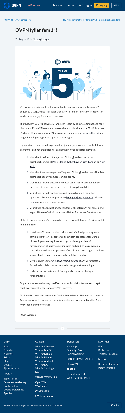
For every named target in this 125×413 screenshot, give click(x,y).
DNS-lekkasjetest (76, 374)
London (92, 161)
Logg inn (89, 5)
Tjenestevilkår (11, 378)
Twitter (102, 353)
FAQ (81, 5)
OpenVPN (40, 382)
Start (6, 346)
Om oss (8, 364)
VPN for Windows (44, 346)
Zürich (83, 161)
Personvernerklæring (15, 382)
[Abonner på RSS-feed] (62, 328)
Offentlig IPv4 (74, 350)
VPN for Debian (43, 353)
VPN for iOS (41, 364)
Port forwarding (75, 353)
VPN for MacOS (43, 350)
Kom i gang (101, 5)
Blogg (7, 361)
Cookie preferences (14, 389)
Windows (57, 260)
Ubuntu (78, 260)
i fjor (48, 111)
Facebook (113, 353)
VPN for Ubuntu (43, 357)
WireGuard (41, 386)
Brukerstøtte (105, 350)
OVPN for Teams (44, 396)
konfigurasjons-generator (79, 197)
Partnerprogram (106, 367)
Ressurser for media (108, 364)
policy (33, 202)
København (73, 161)
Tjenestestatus (11, 368)
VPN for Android (44, 361)
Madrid (62, 161)
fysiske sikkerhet (90, 133)
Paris (55, 161)
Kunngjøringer (41, 39)
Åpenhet (8, 393)
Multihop (72, 346)
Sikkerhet (9, 350)
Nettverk (8, 353)
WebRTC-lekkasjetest (78, 377)
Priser (7, 357)
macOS (66, 260)
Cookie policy (11, 386)
